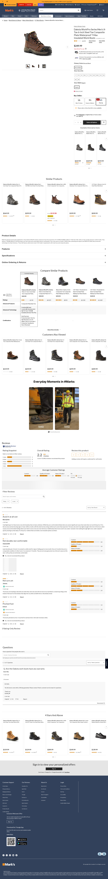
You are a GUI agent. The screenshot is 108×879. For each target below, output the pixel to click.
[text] (79, 163)
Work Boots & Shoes (46, 16)
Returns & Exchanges (7, 794)
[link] (80, 41)
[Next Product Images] (67, 47)
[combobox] (97, 507)
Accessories (58, 16)
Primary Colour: (79, 63)
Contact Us (5, 806)
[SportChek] (29, 4)
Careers (43, 791)
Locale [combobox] (13, 501)
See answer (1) (101, 703)
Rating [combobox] (4, 501)
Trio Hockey (24, 806)
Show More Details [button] (53, 329)
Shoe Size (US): (78, 71)
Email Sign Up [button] (70, 4)
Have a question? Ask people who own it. (14, 651)
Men (13, 16)
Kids (26, 16)
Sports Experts (25, 803)
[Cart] (103, 10)
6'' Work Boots (39, 20)
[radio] (78, 67)
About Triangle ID (44, 794)
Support (78, 4)
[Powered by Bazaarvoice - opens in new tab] (54, 432)
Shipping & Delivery (7, 791)
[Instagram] (10, 855)
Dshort (5, 606)
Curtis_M (7, 693)
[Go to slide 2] (33, 66)
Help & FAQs (5, 797)
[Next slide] (105, 2)
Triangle (23, 794)
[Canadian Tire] (22, 4)
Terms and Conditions (65, 789)
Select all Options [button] (92, 122)
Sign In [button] (102, 4)
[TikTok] (16, 855)
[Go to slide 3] (39, 66)
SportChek (24, 789)
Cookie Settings (6, 811)
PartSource (24, 797)
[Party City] (41, 4)
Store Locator (5, 800)
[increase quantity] (80, 122)
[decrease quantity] (75, 122)
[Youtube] (13, 855)
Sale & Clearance (69, 16)
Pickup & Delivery (6, 789)
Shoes (19, 16)
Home (5, 20)
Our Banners (24, 808)
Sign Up (10, 821)
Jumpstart (43, 800)
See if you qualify (87, 58)
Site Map (62, 791)
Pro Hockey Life (25, 800)
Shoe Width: (77, 83)
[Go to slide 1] (28, 66)
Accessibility (63, 794)
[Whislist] (97, 10)
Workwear (34, 16)
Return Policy (63, 800)
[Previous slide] (2, 2)
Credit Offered (60, 4)
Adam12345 (6, 543)
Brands (91, 16)
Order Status (89, 10)
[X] (7, 855)
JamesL (5, 583)
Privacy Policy (63, 786)
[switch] (5, 295)
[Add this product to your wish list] (103, 122)
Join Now (66, 772)
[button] (79, 10)
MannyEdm (6, 519)
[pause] (7, 2)
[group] (56, 216)
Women (6, 16)
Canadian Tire (25, 786)
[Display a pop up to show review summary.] (83, 163)
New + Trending (82, 16)
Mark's (23, 791)
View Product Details (92, 41)
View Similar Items (102, 41)
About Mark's (44, 786)
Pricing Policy (63, 797)
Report (22, 534)
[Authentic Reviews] (9, 446)
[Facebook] (4, 855)
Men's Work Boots (27, 20)
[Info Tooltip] (85, 49)
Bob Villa (6, 671)
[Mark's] (35, 4)
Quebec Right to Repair (65, 803)
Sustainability (44, 797)
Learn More (69, 1)
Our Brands (43, 789)
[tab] (79, 101)
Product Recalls (6, 808)
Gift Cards (100, 16)
